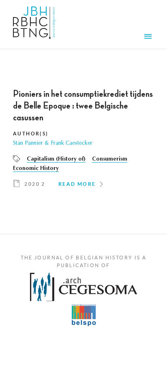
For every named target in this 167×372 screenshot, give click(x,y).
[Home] (34, 24)
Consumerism (109, 159)
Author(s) (31, 133)
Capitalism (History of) (56, 159)
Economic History (36, 169)
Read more (77, 184)
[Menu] (149, 37)
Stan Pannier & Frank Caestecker (52, 143)
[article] (83, 141)
